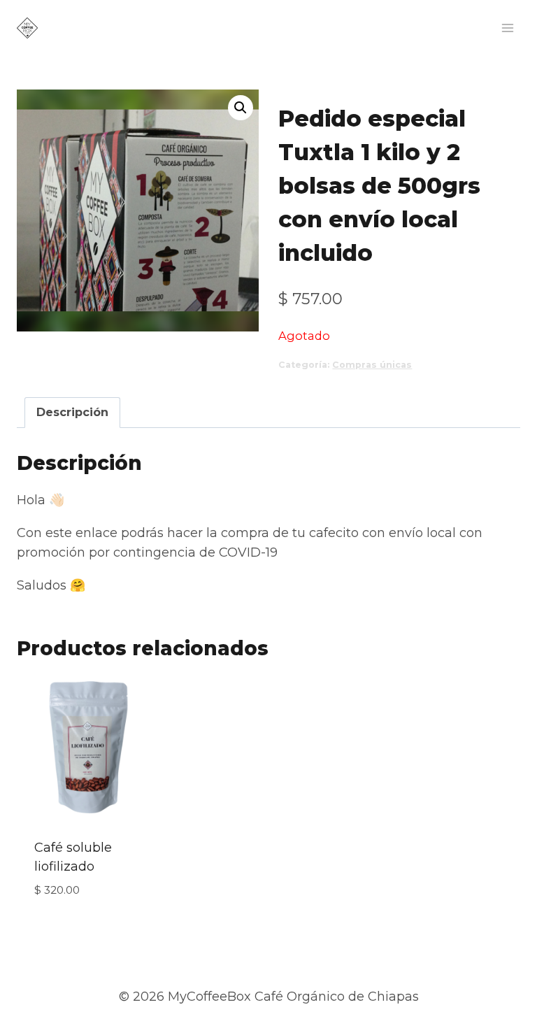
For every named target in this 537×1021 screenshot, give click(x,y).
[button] (240, 107)
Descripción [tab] (72, 412)
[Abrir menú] (507, 27)
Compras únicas (372, 364)
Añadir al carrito (91, 924)
